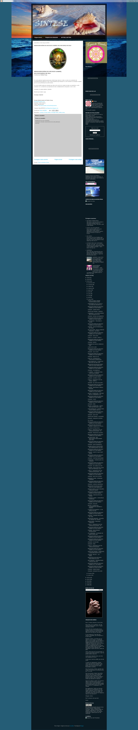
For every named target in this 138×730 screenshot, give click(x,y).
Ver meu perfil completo (90, 110)
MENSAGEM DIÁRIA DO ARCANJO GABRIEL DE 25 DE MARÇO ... (95, 349)
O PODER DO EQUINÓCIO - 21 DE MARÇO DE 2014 (95, 510)
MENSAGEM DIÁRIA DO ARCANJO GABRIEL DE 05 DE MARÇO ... (95, 528)
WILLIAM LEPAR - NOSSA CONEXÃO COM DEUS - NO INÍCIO (96, 330)
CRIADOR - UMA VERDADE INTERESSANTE (94, 531)
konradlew (72, 725)
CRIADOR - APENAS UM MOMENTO (96, 316)
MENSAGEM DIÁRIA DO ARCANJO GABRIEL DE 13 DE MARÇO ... (95, 450)
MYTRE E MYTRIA (66, 37)
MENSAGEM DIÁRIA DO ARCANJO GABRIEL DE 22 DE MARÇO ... (95, 376)
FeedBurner (97, 135)
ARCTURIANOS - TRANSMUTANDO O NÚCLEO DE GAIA (95, 561)
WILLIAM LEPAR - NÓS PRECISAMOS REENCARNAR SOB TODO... (95, 438)
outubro (90, 286)
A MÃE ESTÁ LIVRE (92, 347)
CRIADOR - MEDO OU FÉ (93, 356)
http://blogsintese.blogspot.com (51, 108)
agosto (89, 290)
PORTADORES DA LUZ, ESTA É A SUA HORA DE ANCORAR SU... (95, 304)
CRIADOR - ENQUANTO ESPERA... (95, 418)
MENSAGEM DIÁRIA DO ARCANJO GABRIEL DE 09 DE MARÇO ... (95, 482)
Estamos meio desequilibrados (93, 227)
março (89, 299)
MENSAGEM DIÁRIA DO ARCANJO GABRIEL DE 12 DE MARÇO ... (95, 456)
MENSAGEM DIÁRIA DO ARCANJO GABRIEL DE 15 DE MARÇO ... (95, 435)
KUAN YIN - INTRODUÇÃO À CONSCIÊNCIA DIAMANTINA (94, 359)
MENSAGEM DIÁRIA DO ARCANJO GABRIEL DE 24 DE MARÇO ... (95, 354)
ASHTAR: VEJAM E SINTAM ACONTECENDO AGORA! (94, 301)
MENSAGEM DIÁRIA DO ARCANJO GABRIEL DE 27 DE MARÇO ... (95, 333)
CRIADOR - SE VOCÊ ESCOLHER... (95, 382)
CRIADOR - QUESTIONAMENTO (95, 444)
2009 (88, 584)
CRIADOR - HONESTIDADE (94, 569)
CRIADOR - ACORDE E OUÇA (94, 378)
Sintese (95, 101)
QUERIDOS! (89, 250)
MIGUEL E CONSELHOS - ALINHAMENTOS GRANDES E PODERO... (95, 506)
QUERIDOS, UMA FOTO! (98, 257)
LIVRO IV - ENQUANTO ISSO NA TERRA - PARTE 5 (95, 380)
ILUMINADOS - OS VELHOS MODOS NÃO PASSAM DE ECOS (96, 314)
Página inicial (58, 159)
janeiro (89, 575)
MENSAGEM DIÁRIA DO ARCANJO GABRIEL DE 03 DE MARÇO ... (95, 540)
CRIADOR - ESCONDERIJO (94, 370)
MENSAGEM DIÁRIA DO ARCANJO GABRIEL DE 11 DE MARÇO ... (95, 463)
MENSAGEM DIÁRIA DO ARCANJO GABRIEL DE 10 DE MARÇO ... (95, 474)
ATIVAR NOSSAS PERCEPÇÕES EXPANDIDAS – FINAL (97, 266)
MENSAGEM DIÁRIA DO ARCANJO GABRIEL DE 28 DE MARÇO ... (95, 324)
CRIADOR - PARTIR (92, 342)
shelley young (62, 112)
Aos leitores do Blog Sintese (93, 220)
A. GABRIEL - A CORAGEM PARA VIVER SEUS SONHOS (95, 373)
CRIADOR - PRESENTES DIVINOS (95, 432)
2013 (88, 577)
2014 (88, 281)
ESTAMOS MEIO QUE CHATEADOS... (95, 243)
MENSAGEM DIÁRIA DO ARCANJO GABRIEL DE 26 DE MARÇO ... (95, 340)
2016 (88, 277)
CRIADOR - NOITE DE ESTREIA (95, 476)
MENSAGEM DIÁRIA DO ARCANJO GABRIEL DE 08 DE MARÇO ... (95, 492)
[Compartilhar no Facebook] (56, 110)
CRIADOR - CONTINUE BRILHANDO (95, 458)
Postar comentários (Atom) (43, 162)
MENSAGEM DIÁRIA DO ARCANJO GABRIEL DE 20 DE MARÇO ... (95, 391)
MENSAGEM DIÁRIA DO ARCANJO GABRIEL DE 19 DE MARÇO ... (95, 397)
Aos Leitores (89, 236)
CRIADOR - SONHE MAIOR (94, 309)
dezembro (90, 282)
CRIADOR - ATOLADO (92, 503)
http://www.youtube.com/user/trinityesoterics (47, 105)
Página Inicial (38, 37)
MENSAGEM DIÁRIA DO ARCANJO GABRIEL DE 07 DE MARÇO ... (95, 501)
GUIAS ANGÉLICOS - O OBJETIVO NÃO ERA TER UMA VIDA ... (95, 362)
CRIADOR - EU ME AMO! (93, 542)
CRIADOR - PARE (91, 404)
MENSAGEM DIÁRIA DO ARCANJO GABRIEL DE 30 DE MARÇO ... (95, 307)
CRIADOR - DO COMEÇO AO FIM (95, 465)
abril (89, 297)
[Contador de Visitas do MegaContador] (90, 201)
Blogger (82, 725)
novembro (90, 284)
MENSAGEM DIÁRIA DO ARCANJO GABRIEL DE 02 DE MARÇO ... (95, 549)
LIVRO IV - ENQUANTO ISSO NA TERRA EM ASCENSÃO (95, 546)
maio (89, 295)
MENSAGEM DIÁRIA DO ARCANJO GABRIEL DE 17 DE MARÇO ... (95, 412)
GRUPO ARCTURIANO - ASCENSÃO (96, 416)
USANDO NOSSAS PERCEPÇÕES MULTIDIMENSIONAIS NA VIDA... (95, 447)
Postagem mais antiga (75, 159)
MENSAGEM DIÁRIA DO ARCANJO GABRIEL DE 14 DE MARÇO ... (95, 442)
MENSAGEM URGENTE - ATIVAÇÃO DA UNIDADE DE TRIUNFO (96, 519)
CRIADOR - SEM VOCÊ (93, 414)
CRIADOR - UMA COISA (93, 335)
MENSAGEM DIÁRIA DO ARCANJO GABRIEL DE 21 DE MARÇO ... (95, 385)
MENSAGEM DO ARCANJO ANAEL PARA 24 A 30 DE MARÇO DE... (95, 365)
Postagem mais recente (41, 159)
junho (89, 293)
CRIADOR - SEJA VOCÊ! (93, 351)
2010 (88, 583)
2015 (88, 279)
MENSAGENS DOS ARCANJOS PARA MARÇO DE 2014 (94, 558)
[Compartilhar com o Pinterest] (58, 110)
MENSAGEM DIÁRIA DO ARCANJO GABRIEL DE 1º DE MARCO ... (95, 564)
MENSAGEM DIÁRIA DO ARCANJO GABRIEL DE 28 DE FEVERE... (95, 567)
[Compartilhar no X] (55, 110)
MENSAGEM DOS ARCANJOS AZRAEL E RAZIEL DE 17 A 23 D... (96, 425)
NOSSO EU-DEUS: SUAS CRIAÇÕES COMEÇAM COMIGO (96, 489)
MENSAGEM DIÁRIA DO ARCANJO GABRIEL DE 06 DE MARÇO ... (95, 513)
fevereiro (90, 573)
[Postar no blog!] (53, 110)
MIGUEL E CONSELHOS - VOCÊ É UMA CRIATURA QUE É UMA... (95, 406)
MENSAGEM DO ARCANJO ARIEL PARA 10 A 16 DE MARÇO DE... (95, 487)
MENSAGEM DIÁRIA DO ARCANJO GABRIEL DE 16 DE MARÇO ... (95, 423)
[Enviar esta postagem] (50, 110)
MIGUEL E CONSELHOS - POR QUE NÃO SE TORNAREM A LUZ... (96, 394)
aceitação (42, 112)
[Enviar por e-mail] (52, 110)
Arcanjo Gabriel (47, 112)
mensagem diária (54, 112)
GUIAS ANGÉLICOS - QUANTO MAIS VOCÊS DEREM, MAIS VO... (96, 409)
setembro (90, 288)
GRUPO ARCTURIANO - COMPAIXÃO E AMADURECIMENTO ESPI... (96, 552)
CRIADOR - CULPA (92, 399)
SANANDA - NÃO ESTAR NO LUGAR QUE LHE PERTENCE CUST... (96, 468)
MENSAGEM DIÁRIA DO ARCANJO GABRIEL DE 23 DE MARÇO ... (95, 368)
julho (89, 291)
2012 (88, 579)
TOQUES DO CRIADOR (51, 37)
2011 (88, 581)
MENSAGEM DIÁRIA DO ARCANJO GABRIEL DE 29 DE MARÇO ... (95, 318)
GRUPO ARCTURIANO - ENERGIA (95, 311)
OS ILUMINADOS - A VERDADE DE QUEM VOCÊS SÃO (95, 534)
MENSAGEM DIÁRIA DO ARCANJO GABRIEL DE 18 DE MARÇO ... (95, 402)
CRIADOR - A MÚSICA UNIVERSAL (95, 484)
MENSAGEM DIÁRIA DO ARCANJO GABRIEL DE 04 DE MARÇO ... (95, 537)
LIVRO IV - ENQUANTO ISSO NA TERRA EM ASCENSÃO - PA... (95, 430)
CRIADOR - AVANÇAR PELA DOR (95, 571)
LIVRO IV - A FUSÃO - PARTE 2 (94, 337)
